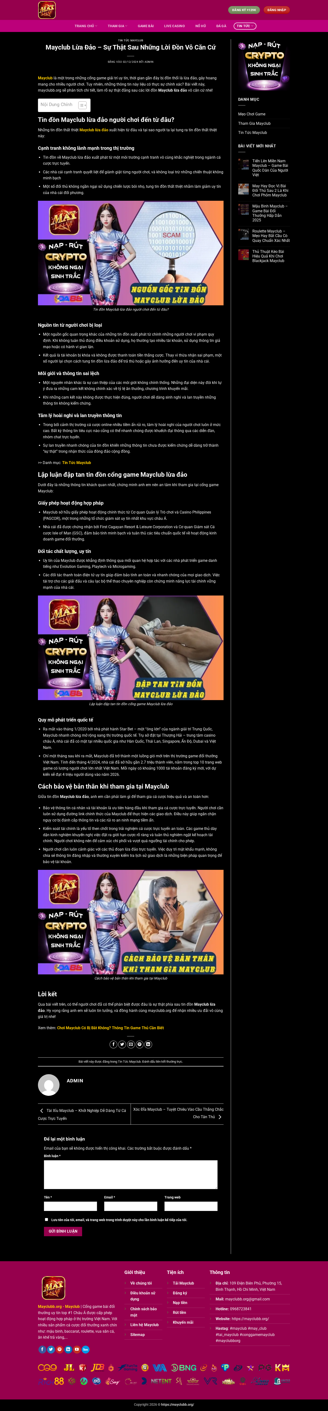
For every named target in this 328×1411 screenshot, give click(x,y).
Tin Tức (243, 26)
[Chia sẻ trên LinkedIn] (148, 1044)
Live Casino (174, 26)
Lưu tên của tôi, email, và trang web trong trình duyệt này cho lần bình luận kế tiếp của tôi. (119, 1220)
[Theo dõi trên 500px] (86, 1350)
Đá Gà (221, 26)
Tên (48, 1197)
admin (149, 61)
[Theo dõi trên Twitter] (51, 1350)
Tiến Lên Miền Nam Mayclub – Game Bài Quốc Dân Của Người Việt (270, 168)
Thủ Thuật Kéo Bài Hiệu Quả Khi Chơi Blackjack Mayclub (268, 256)
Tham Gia (116, 26)
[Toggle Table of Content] (80, 105)
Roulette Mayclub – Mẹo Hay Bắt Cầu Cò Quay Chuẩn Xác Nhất (271, 236)
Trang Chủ (84, 26)
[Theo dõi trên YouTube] (77, 1350)
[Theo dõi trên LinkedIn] (68, 1350)
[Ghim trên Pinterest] (140, 1044)
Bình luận (52, 1156)
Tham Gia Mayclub (254, 123)
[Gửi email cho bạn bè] (131, 1044)
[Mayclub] (47, 10)
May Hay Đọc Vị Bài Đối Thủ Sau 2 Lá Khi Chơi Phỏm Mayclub (270, 190)
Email (109, 1197)
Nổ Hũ (200, 26)
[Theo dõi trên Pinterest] (60, 1350)
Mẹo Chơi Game (251, 114)
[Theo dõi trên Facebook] (42, 1350)
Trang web (172, 1197)
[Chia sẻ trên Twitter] (122, 1044)
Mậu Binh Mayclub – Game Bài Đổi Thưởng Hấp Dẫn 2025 (270, 213)
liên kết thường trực (169, 1061)
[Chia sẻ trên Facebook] (113, 1044)
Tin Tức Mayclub (130, 40)
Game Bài (146, 26)
